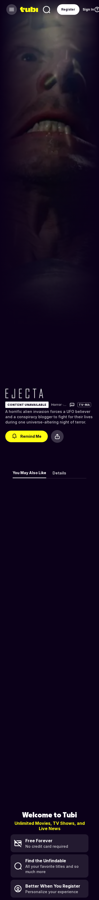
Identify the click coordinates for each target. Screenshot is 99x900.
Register (68, 9)
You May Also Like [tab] (29, 472)
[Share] (57, 436)
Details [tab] (59, 473)
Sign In (88, 9)
